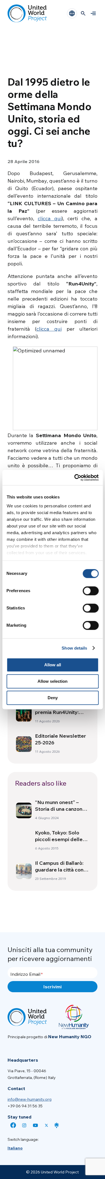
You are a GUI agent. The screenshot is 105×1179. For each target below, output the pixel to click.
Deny (53, 697)
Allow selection (52, 681)
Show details (74, 648)
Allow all (52, 664)
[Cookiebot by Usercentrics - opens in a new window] (75, 477)
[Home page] (27, 13)
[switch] (91, 590)
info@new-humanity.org (30, 1099)
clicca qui (50, 218)
